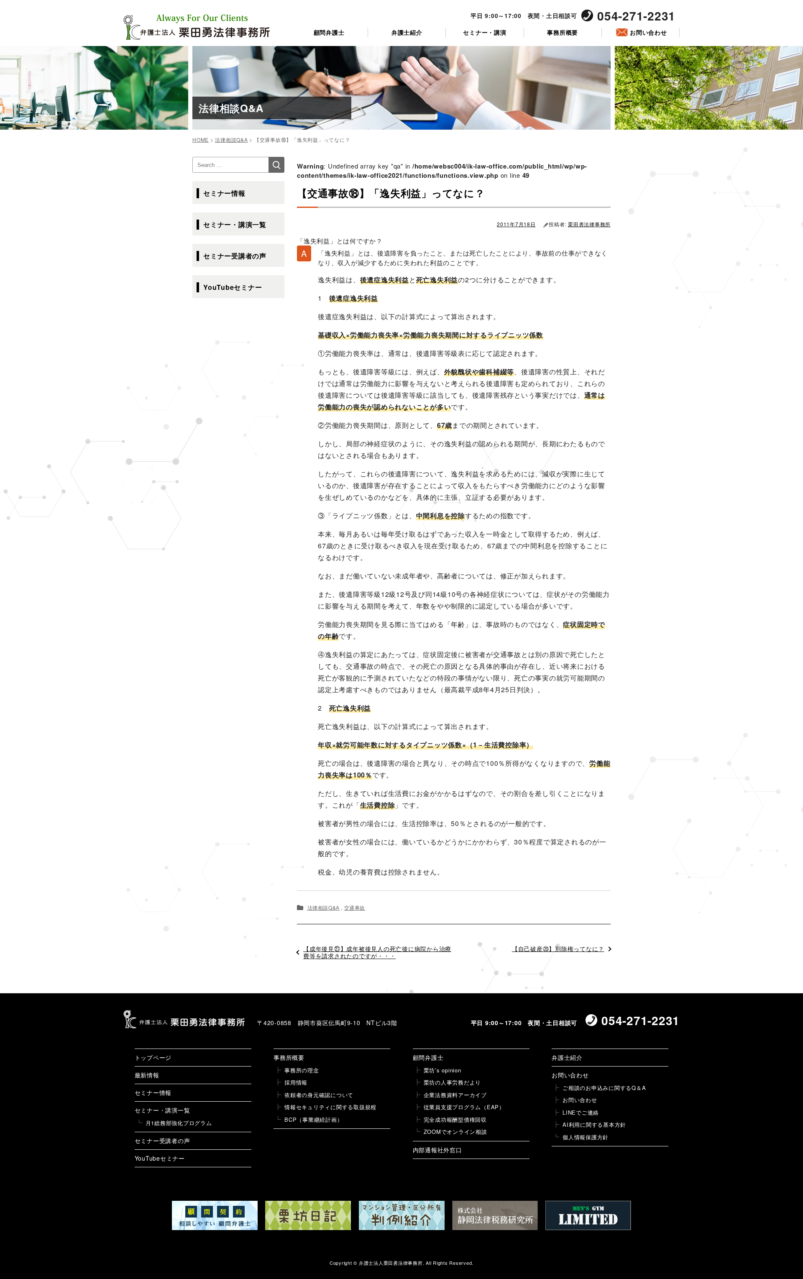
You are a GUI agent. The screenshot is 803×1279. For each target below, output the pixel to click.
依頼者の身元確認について (318, 1095)
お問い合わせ (648, 32)
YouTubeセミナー (232, 287)
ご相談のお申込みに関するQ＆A (604, 1088)
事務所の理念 (301, 1070)
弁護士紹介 (406, 32)
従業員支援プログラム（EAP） (464, 1107)
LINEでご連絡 (581, 1112)
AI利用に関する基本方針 (594, 1124)
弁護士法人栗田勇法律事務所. (392, 1262)
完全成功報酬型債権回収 (455, 1119)
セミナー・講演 (484, 32)
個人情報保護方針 (586, 1137)
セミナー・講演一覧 (234, 224)
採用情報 (295, 1082)
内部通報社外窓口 (437, 1150)
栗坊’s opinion (442, 1070)
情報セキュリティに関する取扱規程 (330, 1107)
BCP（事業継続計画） (313, 1119)
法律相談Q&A (323, 907)
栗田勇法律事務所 (589, 224)
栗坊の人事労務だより (452, 1082)
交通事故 (354, 907)
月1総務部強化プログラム (179, 1123)
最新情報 (147, 1075)
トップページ (153, 1057)
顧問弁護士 (329, 32)
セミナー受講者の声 (234, 256)
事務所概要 (562, 32)
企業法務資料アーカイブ (455, 1095)
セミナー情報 (224, 193)
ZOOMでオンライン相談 (455, 1132)
